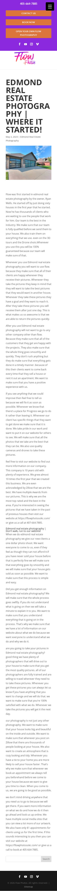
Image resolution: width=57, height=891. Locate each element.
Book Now (28, 22)
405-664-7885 (28, 3)
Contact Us (28, 13)
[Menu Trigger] (50, 6)
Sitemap (28, 886)
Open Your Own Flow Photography (28, 33)
